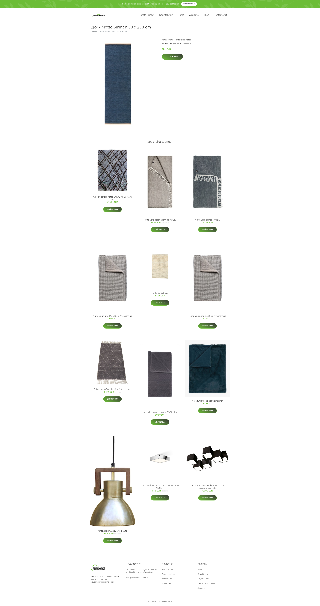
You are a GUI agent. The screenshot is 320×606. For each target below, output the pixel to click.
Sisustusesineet (168, 574)
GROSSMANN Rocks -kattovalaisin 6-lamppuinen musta (207, 486)
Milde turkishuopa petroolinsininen (207, 401)
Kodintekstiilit (166, 14)
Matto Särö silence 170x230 (207, 220)
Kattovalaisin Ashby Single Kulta (112, 531)
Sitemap (201, 588)
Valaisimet (194, 14)
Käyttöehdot (203, 579)
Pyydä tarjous (189, 4)
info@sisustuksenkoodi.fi (137, 578)
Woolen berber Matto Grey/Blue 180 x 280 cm (112, 198)
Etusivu (94, 31)
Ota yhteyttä (203, 574)
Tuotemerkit (220, 14)
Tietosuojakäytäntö (206, 583)
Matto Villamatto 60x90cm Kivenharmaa (207, 316)
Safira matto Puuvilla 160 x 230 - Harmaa (112, 389)
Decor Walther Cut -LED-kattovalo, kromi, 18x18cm (160, 486)
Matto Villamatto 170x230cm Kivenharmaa (112, 316)
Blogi (207, 14)
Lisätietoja (172, 56)
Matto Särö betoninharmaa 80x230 (160, 220)
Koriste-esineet (146, 14)
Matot (181, 14)
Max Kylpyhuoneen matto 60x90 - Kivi (160, 412)
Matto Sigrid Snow (160, 293)
